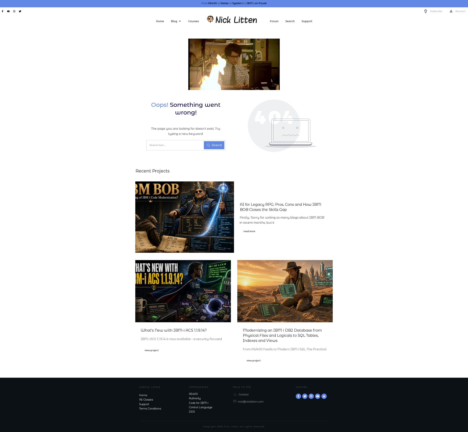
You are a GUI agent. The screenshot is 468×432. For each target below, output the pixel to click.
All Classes (146, 399)
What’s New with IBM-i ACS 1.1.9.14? (174, 330)
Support (144, 404)
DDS (192, 411)
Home (143, 395)
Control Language (200, 407)
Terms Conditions (150, 408)
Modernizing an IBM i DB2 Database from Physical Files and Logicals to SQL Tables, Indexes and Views (282, 335)
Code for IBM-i (198, 403)
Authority (195, 398)
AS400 (193, 394)
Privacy (144, 413)
